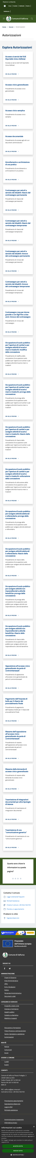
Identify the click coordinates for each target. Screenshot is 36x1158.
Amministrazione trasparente (14, 1119)
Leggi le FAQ (8, 1107)
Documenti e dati (10, 996)
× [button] (34, 1126)
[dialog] (18, 1141)
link (8, 1142)
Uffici (6, 984)
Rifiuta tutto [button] (18, 1151)
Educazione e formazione (12, 1028)
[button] (18, 1155)
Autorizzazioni (9, 1037)
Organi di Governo (10, 977)
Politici (6, 990)
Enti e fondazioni (9, 987)
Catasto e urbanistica (11, 1015)
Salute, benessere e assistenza (14, 1034)
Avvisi (6, 1053)
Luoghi (6, 1061)
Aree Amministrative (11, 981)
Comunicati (8, 1050)
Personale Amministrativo (12, 993)
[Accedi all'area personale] (5, 6)
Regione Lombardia (9, 2)
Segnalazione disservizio (12, 1104)
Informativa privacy (10, 1122)
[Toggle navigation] (4, 18)
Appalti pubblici (9, 1012)
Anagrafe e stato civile (11, 1006)
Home (4, 27)
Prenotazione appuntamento (13, 1101)
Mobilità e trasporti (10, 1018)
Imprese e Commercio (11, 1009)
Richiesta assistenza (11, 1110)
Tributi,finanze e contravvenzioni (15, 1031)
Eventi (6, 1065)
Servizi (11, 27)
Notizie (6, 1046)
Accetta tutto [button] (18, 1146)
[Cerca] (32, 19)
